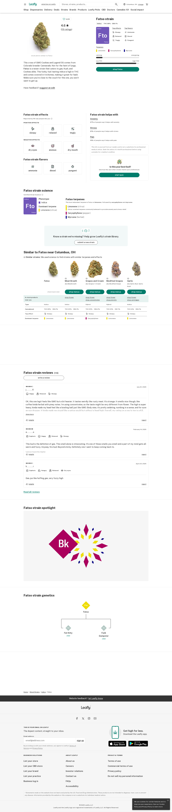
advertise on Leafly (48, 4)
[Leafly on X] (83, 718)
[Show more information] (52, 119)
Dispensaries (36, 10)
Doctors (111, 10)
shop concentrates (93, 300)
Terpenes (99, 47)
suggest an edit (47, 88)
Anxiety (94, 119)
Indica (43, 692)
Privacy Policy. (37, 748)
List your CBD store (33, 766)
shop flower (69, 297)
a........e (30, 432)
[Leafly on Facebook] (77, 718)
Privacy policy (114, 771)
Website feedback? (86, 698)
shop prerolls (111, 300)
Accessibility (72, 786)
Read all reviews (32, 492)
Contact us (71, 776)
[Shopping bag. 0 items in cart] (146, 4)
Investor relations (74, 771)
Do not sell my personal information (125, 776)
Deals (56, 10)
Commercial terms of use (120, 766)
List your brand (31, 771)
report (144, 420)
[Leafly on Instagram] (89, 718)
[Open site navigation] (25, 4)
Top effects (116, 28)
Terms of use (114, 761)
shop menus (74, 292)
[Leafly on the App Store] (117, 744)
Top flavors (128, 28)
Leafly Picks (94, 10)
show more (30, 414)
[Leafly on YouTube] (95, 718)
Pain (92, 137)
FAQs (68, 781)
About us (70, 761)
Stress (93, 128)
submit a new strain (86, 242)
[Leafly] (33, 4)
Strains (64, 10)
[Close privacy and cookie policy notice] (168, 800)
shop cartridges (133, 300)
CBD (104, 10)
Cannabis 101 (123, 10)
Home (26, 692)
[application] (86, 546)
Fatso (49, 692)
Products (82, 10)
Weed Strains (35, 692)
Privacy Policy (147, 807)
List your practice (32, 776)
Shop (26, 10)
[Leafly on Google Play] (138, 744)
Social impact (137, 10)
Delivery (48, 10)
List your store (31, 761)
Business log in (31, 781)
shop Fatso (117, 69)
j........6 (30, 389)
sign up (80, 740)
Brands (73, 10)
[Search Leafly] (116, 4)
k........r (30, 466)
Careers (70, 766)
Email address (29, 736)
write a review (44, 378)
